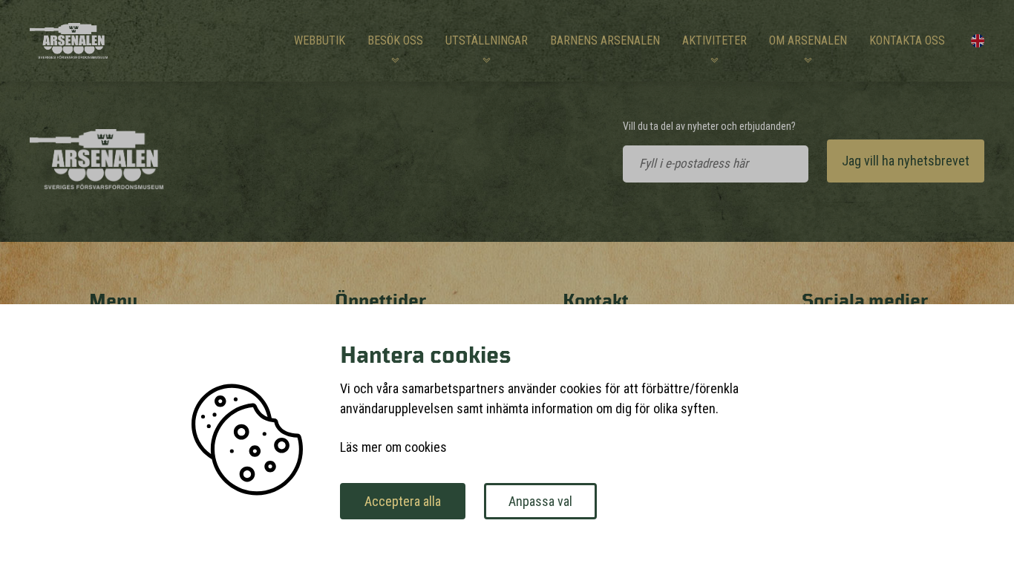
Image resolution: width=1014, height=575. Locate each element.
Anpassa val (540, 501)
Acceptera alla (402, 501)
